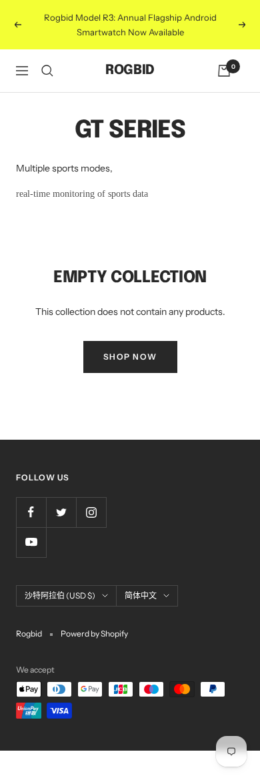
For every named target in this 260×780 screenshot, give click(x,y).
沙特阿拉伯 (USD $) (60, 596)
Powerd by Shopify (94, 634)
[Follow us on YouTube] (31, 542)
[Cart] (224, 71)
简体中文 (141, 596)
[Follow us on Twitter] (61, 512)
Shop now (130, 357)
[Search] (47, 71)
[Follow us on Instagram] (91, 512)
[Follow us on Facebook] (31, 512)
